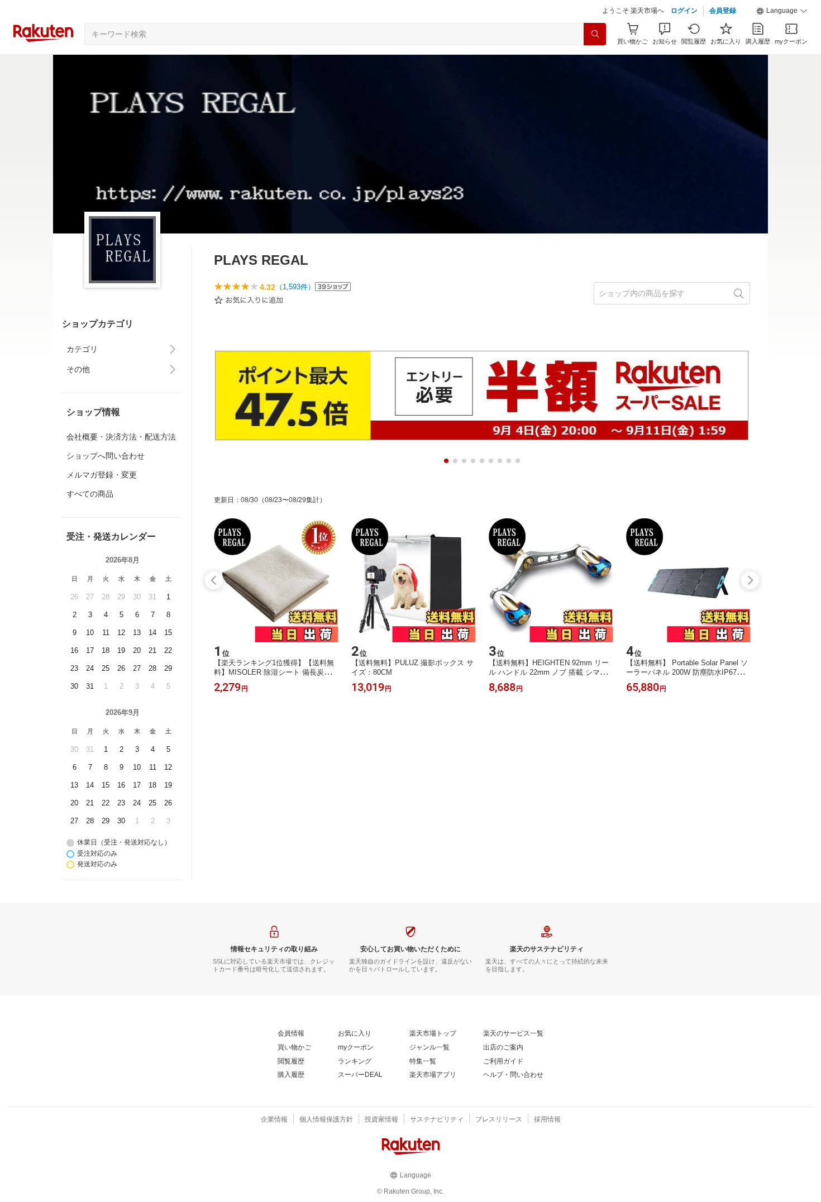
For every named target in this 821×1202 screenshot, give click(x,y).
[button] (782, 11)
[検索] (595, 34)
